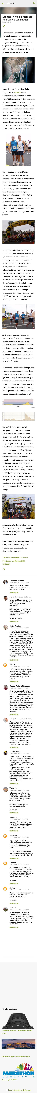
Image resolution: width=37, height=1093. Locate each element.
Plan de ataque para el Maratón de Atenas (16, 1056)
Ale (10, 719)
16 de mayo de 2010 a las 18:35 (22, 597)
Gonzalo (17, 92)
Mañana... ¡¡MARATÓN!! (9, 1080)
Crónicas (6, 564)
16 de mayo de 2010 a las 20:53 (19, 753)
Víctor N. (13, 788)
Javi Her (12, 862)
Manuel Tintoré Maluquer (19, 686)
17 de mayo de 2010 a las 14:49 (19, 890)
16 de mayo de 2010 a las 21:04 (19, 790)
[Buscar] (34, 3)
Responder (13, 592)
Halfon (12, 888)
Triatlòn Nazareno (16, 581)
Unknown (13, 835)
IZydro (12, 664)
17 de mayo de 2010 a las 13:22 (19, 864)
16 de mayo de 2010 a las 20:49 (22, 719)
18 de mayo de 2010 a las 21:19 (19, 909)
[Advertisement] (18, 983)
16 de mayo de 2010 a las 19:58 (19, 628)
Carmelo (12, 908)
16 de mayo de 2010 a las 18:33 (19, 582)
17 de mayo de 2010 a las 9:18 (19, 819)
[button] (3, 26)
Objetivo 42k (11, 3)
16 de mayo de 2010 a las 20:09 (19, 688)
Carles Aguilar (15, 626)
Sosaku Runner (15, 752)
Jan (10, 597)
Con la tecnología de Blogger (20, 1090)
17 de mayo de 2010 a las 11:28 (19, 837)
